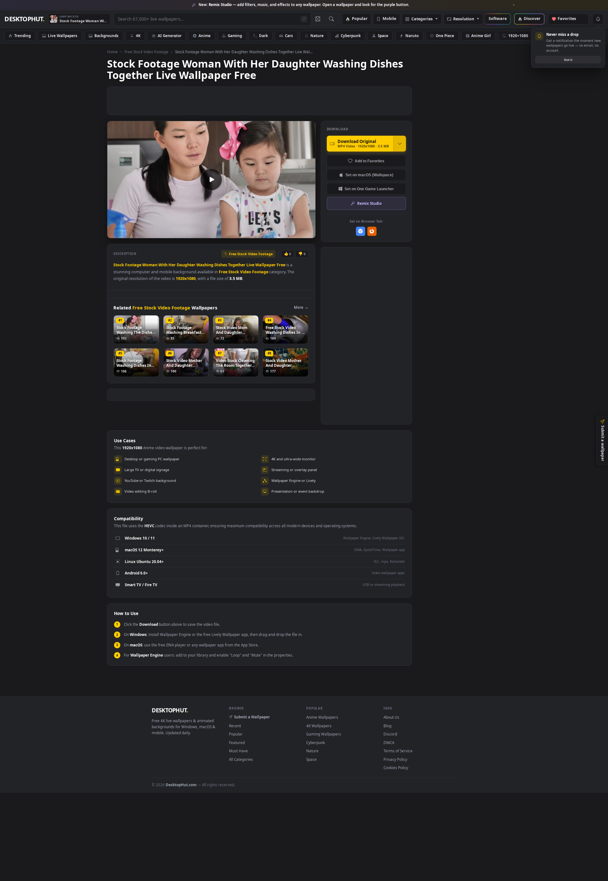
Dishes (220, 265)
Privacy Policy (395, 759)
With (163, 265)
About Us (391, 717)
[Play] (115, 233)
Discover (532, 19)
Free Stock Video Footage (146, 51)
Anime (205, 35)
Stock (118, 265)
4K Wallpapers (319, 725)
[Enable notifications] (597, 19)
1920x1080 (186, 278)
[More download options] (399, 144)
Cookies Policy (395, 767)
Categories (422, 19)
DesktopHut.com (181, 784)
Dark (263, 35)
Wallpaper (265, 265)
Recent (235, 725)
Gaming (235, 35)
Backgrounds (106, 35)
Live (250, 265)
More (298, 307)
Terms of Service (398, 750)
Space (383, 35)
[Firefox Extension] (372, 231)
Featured (237, 742)
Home (112, 51)
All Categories (241, 759)
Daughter (186, 265)
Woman (149, 265)
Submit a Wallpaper (252, 716)
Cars (289, 35)
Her (172, 265)
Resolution (463, 19)
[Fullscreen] (307, 233)
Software (498, 19)
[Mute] (272, 233)
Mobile (389, 19)
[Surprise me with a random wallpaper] (318, 19)
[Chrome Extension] (360, 231)
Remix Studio (369, 203)
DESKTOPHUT (170, 710)
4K (138, 35)
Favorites (570, 19)
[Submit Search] (331, 19)
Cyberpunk (351, 35)
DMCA (388, 742)
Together (236, 265)
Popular (360, 19)
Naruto (412, 35)
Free (281, 265)
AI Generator (169, 35)
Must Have (238, 750)
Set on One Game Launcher (369, 189)
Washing (204, 265)
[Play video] (211, 179)
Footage (133, 265)
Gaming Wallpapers (323, 733)
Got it (568, 60)
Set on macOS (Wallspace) (369, 175)
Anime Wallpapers (322, 717)
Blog (387, 725)
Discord (390, 733)
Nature (317, 35)
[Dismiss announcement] (513, 5)
